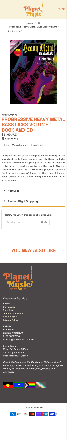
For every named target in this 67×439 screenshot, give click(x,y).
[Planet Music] (33, 9)
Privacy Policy (10, 320)
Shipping (8, 310)
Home (30, 23)
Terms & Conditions (13, 313)
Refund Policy (10, 316)
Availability (11, 138)
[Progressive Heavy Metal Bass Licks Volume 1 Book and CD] (33, 72)
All (39, 23)
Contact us (9, 306)
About (6, 303)
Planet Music (37, 407)
